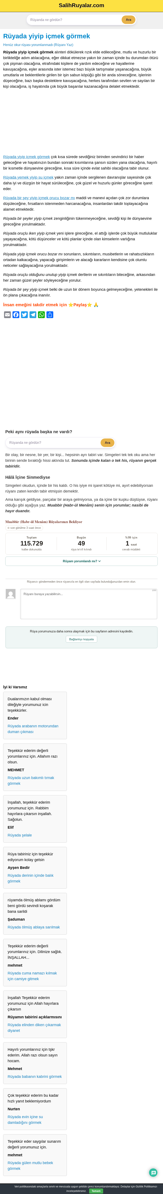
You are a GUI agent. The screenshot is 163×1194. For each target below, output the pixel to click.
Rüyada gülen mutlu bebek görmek (30, 1166)
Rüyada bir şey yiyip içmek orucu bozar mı (39, 198)
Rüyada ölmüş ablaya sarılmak (34, 927)
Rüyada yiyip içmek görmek (46, 36)
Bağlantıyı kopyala (81, 639)
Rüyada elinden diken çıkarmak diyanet (34, 1028)
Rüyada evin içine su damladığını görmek (25, 1120)
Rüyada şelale (20, 835)
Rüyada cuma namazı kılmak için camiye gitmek (32, 976)
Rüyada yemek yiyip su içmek (28, 177)
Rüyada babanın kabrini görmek (35, 1076)
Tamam (96, 1191)
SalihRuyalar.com (81, 5)
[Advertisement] (81, 122)
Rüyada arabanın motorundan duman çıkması (33, 729)
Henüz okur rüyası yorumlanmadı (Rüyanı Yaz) (38, 45)
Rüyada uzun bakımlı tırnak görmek (31, 781)
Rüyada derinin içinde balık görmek (30, 878)
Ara (128, 19)
